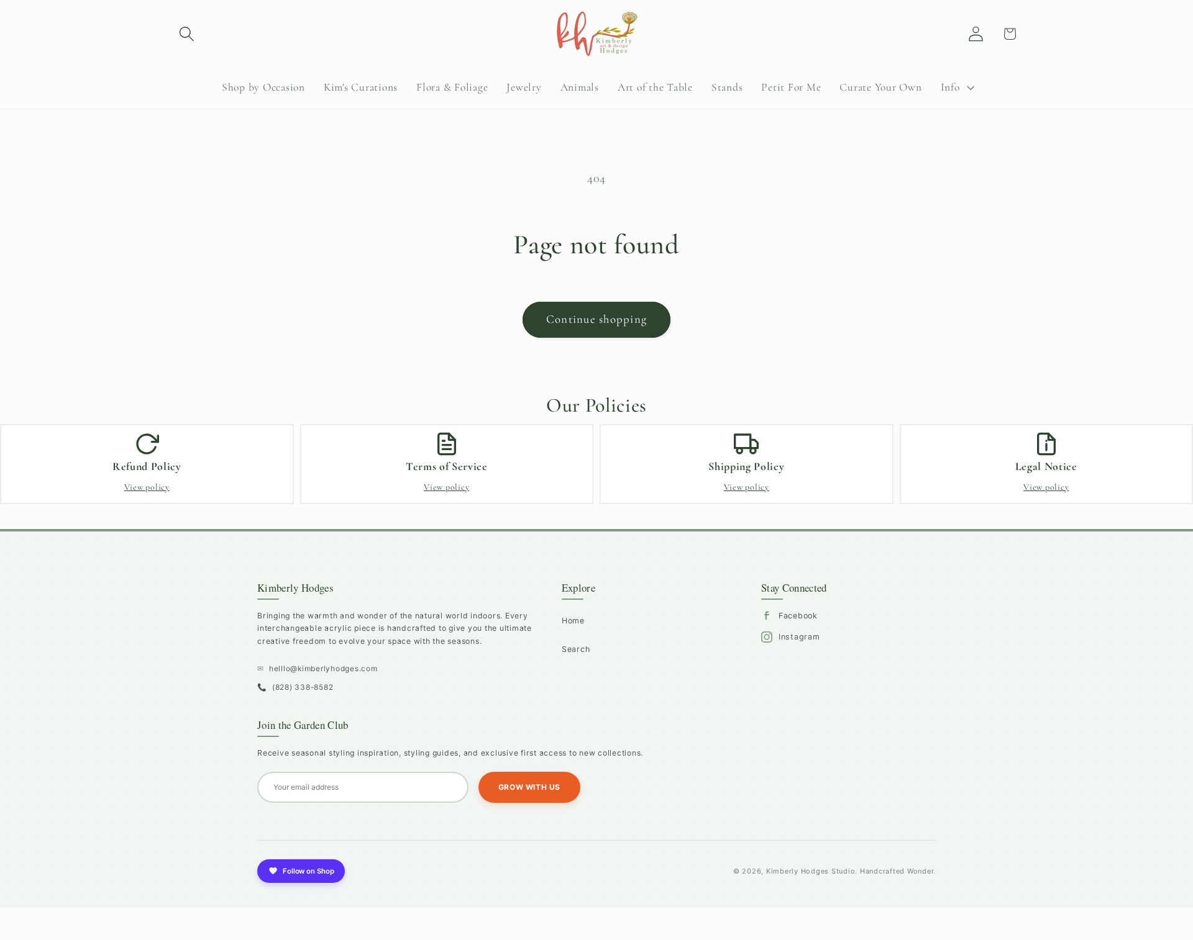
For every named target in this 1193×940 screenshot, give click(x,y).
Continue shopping (596, 319)
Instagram (799, 636)
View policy (147, 487)
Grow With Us (529, 787)
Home (573, 620)
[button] (187, 34)
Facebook (798, 615)
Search (576, 649)
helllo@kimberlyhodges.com (317, 668)
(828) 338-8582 (295, 687)
